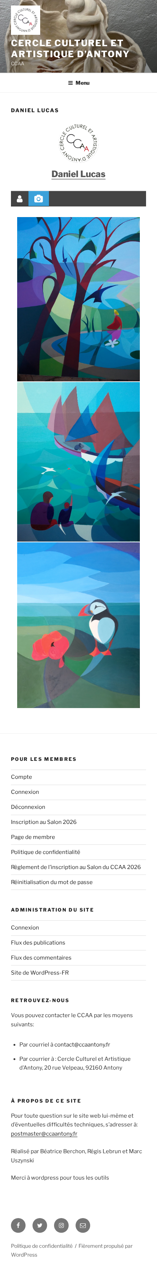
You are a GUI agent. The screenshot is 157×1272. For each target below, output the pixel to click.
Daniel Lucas (78, 174)
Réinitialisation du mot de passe (52, 882)
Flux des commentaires (41, 957)
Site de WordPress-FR (40, 972)
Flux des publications (38, 942)
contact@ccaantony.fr (82, 1044)
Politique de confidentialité (45, 852)
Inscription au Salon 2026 (44, 822)
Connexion (25, 792)
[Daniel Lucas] (78, 143)
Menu (82, 83)
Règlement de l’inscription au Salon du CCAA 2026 (76, 867)
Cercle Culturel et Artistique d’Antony (70, 48)
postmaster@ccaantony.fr (44, 1133)
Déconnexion (28, 807)
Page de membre (33, 837)
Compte (21, 777)
